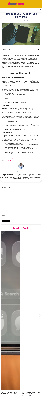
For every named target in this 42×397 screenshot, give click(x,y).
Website (3, 215)
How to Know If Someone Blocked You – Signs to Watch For (31, 393)
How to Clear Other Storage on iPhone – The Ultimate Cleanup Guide (9, 393)
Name (3, 206)
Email (3, 210)
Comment (4, 192)
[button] (2, 10)
